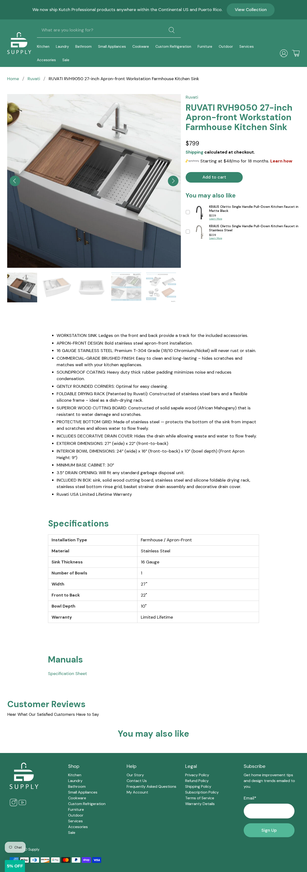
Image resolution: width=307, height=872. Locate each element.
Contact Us (137, 780)
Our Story (135, 774)
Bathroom (83, 46)
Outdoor (226, 46)
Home (13, 79)
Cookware (140, 46)
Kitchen (43, 46)
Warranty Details (200, 803)
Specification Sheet (67, 673)
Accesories (46, 60)
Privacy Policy (197, 774)
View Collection (251, 9)
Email (250, 798)
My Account (137, 792)
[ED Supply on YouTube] (22, 804)
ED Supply (31, 849)
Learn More (215, 218)
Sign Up (269, 830)
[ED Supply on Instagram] (13, 804)
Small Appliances (112, 46)
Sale (65, 60)
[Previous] (15, 181)
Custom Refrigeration (173, 46)
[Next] (173, 181)
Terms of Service (199, 797)
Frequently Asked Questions (151, 786)
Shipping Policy (198, 786)
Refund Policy (197, 780)
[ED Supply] (19, 43)
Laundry (62, 46)
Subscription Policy (202, 792)
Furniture (205, 46)
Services (246, 46)
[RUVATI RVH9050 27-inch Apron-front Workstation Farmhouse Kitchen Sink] (94, 181)
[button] (15, 866)
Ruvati (34, 79)
